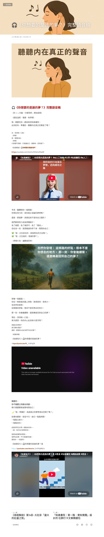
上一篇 (15, 512)
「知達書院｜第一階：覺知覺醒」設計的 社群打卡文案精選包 (72, 517)
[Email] (91, 525)
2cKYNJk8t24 (40, 448)
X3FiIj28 (32, 343)
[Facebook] (77, 525)
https (14, 448)
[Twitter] (82, 525)
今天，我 (15, 210)
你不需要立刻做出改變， (22, 404)
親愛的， (15, 401)
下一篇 (55, 512)
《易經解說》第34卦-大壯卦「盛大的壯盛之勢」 (30, 517)
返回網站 (8, 4)
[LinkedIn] (87, 525)
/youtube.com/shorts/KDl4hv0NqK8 (30, 152)
